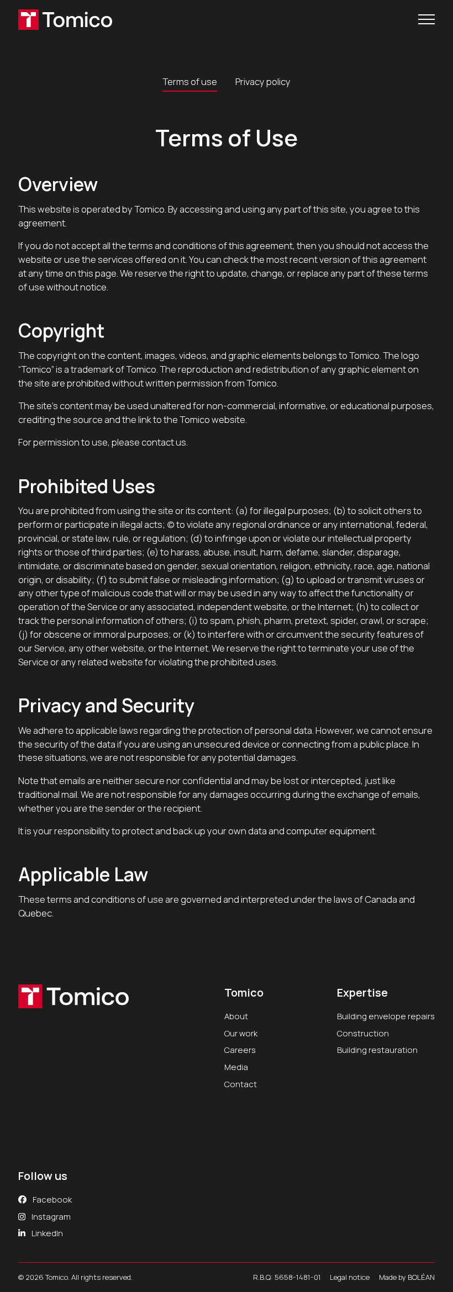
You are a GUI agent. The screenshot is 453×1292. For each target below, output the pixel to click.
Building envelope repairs (386, 1015)
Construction (363, 1033)
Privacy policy (263, 81)
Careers (240, 1049)
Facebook (51, 1199)
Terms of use (189, 81)
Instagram (50, 1216)
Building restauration (377, 1049)
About (236, 1015)
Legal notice (350, 1277)
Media (236, 1066)
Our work (240, 1033)
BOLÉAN (421, 1277)
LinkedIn (46, 1232)
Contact (240, 1083)
